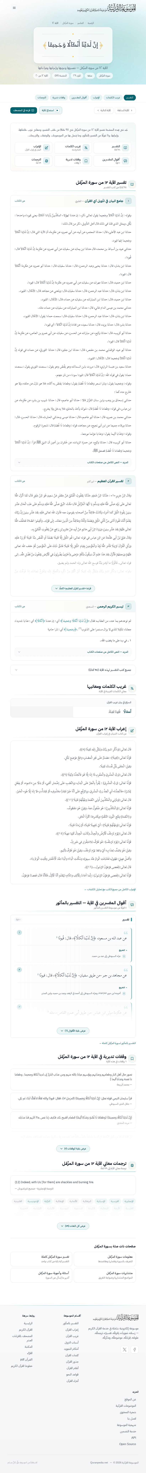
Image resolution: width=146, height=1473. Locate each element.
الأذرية (47, 1215)
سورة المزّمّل (68, 23)
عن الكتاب (20, 201)
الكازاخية (74, 1215)
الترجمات (42, 97)
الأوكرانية (37, 1208)
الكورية (102, 1215)
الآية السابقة (123, 110)
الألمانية (73, 1201)
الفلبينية (18, 1201)
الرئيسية (91, 23)
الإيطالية (60, 1201)
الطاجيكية (33, 1215)
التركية (47, 1201)
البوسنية (64, 1208)
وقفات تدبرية (59, 97)
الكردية (91, 1208)
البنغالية (104, 1208)
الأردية (117, 1208)
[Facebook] (135, 1350)
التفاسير (80, 23)
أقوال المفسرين (79, 97)
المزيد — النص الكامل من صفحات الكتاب (107, 462)
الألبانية (50, 1208)
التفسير (129, 97)
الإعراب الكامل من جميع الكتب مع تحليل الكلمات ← (110, 889)
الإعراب (96, 97)
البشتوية (78, 1208)
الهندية (19, 1215)
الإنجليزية (129, 1201)
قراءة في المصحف (21, 110)
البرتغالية (87, 1201)
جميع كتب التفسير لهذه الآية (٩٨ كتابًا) (109, 670)
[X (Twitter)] (125, 1350)
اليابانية (115, 1215)
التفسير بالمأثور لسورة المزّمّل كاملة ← (117, 1043)
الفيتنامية (88, 1215)
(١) (80, 628)
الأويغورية (129, 1215)
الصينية (24, 1208)
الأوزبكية (60, 1215)
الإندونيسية (33, 1201)
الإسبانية (101, 1201)
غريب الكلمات (113, 97)
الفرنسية (115, 1201)
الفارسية (130, 1208)
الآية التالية (106, 110)
